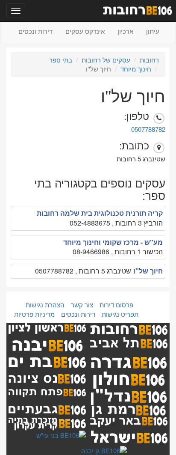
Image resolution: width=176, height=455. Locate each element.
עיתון (152, 31)
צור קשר (82, 304)
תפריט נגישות (120, 313)
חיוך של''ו (148, 271)
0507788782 (148, 129)
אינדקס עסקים (85, 31)
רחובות (149, 59)
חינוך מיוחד (135, 68)
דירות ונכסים (35, 31)
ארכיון (125, 31)
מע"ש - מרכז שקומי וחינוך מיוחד (113, 242)
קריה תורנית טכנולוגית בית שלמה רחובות (100, 213)
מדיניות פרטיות (34, 313)
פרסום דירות (116, 304)
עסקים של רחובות (106, 59)
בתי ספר (60, 59)
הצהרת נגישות (45, 304)
